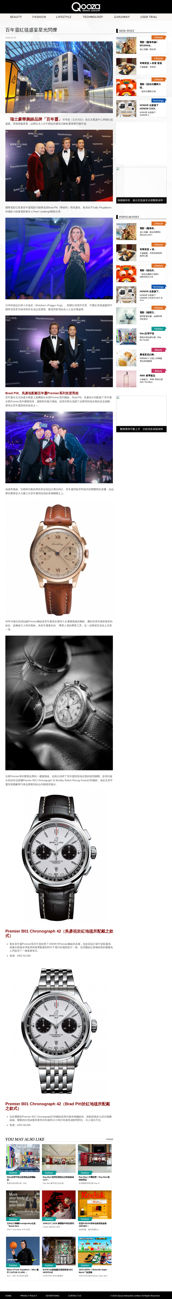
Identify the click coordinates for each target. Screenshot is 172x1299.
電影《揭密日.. (147, 312)
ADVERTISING (52, 1296)
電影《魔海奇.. (147, 228)
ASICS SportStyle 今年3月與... (19, 1229)
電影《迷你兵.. (147, 270)
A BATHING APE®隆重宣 (53, 1276)
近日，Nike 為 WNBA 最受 (17, 1276)
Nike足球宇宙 (147, 333)
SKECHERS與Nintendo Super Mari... (94, 1276)
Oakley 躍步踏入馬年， (52, 1227)
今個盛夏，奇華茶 (148, 67)
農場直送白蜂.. (147, 354)
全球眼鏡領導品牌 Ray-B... (90, 1183)
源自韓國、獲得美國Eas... (89, 1229)
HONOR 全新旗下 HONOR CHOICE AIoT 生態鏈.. (151, 298)
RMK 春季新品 (147, 375)
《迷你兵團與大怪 (148, 91)
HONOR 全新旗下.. (150, 291)
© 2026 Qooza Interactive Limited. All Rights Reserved (135, 1296)
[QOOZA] (86, 6)
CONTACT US (74, 1296)
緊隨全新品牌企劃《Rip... (17, 1183)
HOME (8, 1296)
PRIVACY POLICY (28, 1296)
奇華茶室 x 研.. (148, 249)
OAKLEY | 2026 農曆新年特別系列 (58, 1223)
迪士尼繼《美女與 (148, 49)
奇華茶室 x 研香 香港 (151, 63)
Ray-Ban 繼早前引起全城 (53, 1183)
